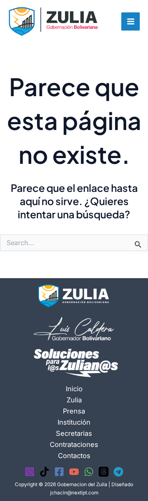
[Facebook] (59, 472)
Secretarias (74, 433)
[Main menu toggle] (130, 21)
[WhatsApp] (89, 472)
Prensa (74, 411)
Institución (74, 422)
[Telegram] (118, 472)
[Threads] (104, 472)
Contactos (74, 455)
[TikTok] (44, 472)
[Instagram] (30, 472)
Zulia (74, 400)
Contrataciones (74, 444)
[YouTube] (74, 472)
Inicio (74, 389)
